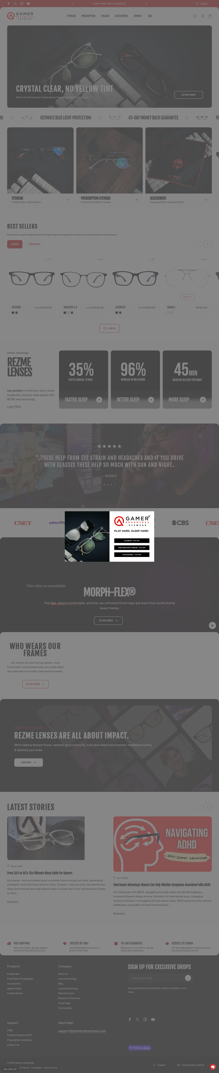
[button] (213, 1067)
